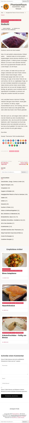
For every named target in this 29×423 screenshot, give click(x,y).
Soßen (3, 201)
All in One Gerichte (6, 223)
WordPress (14, 417)
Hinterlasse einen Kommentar (8, 29)
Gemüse (16, 151)
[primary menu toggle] (1, 6)
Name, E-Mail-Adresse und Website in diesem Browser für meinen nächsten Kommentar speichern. (14, 390)
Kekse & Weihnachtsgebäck (9, 210)
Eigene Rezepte (5, 185)
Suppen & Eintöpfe (6, 191)
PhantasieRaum (19, 4)
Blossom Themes (22, 416)
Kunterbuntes (5, 21)
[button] (28, 1)
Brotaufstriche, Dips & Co (8, 217)
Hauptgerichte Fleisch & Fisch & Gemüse (12, 194)
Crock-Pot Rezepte (6, 236)
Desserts (3, 204)
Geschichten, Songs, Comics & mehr (11, 181)
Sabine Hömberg (6, 28)
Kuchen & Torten (5, 207)
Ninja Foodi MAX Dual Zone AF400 (11, 233)
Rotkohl (12, 151)
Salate (3, 197)
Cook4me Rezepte (6, 239)
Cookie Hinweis (20, 417)
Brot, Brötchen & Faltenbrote (9, 213)
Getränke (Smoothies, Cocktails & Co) (11, 220)
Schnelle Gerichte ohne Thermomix (11, 229)
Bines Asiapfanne (9, 273)
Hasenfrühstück (8, 306)
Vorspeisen (4, 188)
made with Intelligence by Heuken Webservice (18, 415)
